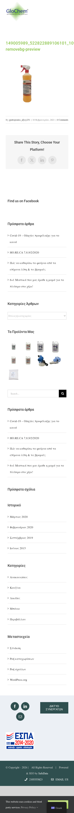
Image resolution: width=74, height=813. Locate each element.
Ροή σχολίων (18, 669)
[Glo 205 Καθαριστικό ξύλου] (14, 347)
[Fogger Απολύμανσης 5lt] (55, 360)
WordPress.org (18, 680)
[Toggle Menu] (65, 11)
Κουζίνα (15, 587)
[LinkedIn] (25, 706)
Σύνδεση (15, 648)
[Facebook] (15, 706)
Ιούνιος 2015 (18, 548)
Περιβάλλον (18, 619)
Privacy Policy (28, 807)
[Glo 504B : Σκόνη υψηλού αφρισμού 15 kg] (14, 374)
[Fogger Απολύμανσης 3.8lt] (41, 360)
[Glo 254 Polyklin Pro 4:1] (28, 360)
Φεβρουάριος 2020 (21, 527)
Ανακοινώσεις (19, 577)
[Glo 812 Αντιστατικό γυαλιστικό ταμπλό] (28, 347)
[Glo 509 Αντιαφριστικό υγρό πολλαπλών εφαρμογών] (55, 347)
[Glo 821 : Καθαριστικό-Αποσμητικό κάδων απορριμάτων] (41, 347)
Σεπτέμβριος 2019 (21, 538)
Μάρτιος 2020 (19, 517)
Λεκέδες (15, 598)
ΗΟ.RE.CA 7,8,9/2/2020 (24, 252)
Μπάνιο (15, 608)
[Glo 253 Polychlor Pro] (14, 360)
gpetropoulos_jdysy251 (19, 119)
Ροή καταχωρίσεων (22, 659)
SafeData (43, 773)
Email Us (61, 779)
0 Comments (62, 119)
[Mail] (20, 716)
